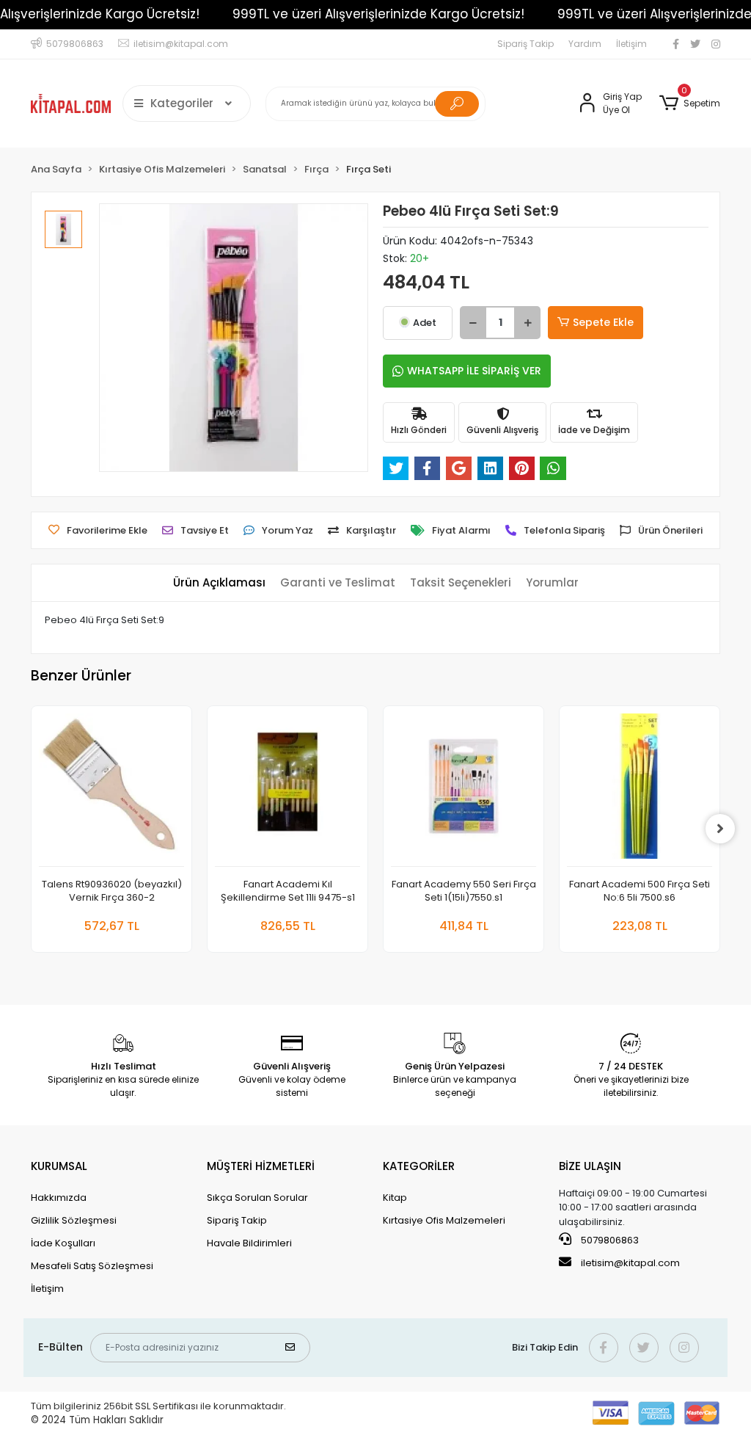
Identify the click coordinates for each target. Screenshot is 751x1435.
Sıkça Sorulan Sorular (257, 1198)
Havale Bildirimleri (249, 1243)
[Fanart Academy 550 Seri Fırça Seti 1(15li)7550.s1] (463, 790)
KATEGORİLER (419, 1166)
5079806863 (609, 1240)
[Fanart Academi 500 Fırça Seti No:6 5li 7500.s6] (639, 790)
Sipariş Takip (525, 43)
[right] (720, 829)
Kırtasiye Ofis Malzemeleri (444, 1220)
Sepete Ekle (603, 322)
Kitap (395, 1198)
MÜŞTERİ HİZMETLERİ (261, 1166)
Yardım (584, 43)
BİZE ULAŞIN (590, 1166)
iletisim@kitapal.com (630, 1263)
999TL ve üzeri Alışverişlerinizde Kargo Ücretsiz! (378, 14)
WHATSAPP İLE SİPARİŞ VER (474, 370)
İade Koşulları (63, 1243)
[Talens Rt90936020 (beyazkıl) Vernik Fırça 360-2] (111, 790)
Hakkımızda (59, 1198)
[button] (689, 103)
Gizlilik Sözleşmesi (74, 1220)
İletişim (631, 43)
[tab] (219, 583)
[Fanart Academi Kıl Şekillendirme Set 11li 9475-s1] (287, 790)
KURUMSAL (59, 1166)
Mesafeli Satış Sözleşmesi (92, 1266)
